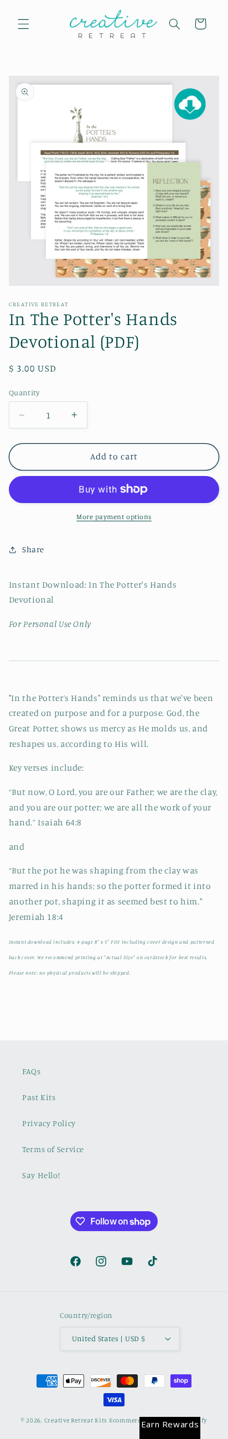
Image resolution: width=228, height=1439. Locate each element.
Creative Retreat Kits (75, 1420)
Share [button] (33, 549)
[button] (23, 23)
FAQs (31, 1071)
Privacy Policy (49, 1123)
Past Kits (39, 1097)
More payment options (114, 516)
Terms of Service (53, 1149)
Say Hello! (41, 1175)
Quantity (24, 392)
